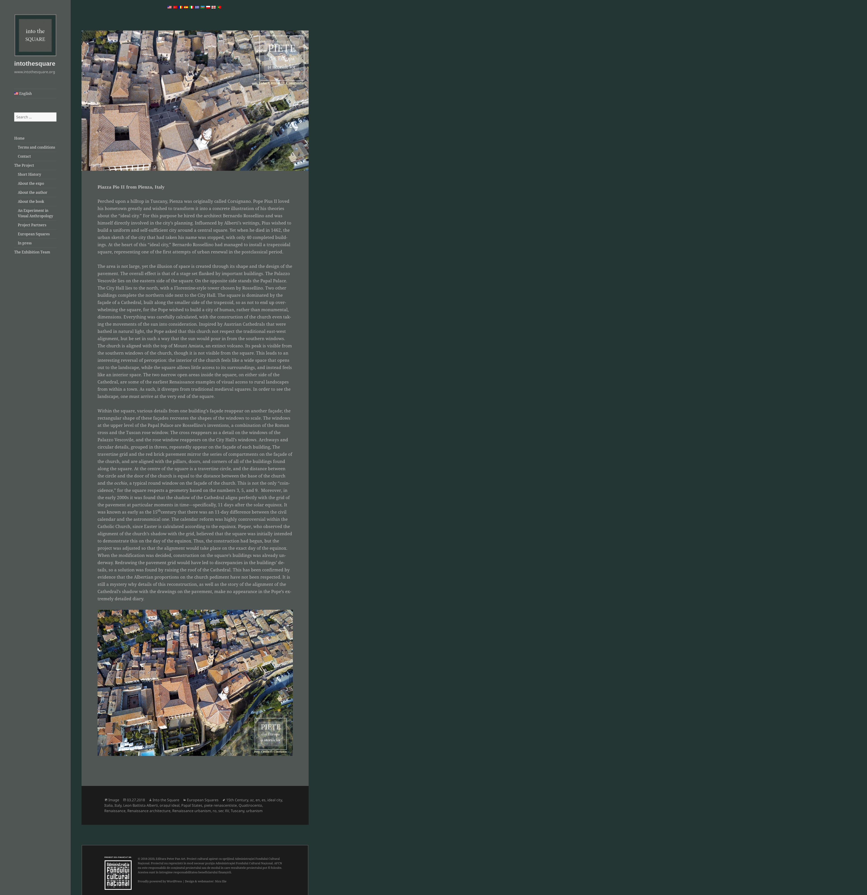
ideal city (274, 799)
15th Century (237, 799)
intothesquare (34, 63)
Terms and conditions (36, 147)
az (252, 799)
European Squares (34, 233)
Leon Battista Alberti (140, 805)
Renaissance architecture (148, 810)
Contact (24, 156)
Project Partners (32, 224)
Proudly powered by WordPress (160, 881)
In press (25, 243)
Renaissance (115, 810)
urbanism (254, 810)
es (264, 799)
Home (19, 138)
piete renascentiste (220, 805)
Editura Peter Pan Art (170, 859)
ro (215, 810)
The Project (24, 165)
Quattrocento (250, 805)
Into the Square (166, 799)
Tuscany (237, 810)
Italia (108, 805)
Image (113, 799)
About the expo (31, 183)
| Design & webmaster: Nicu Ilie (204, 881)
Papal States (191, 805)
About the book (31, 201)
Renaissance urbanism (191, 810)
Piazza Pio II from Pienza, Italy (131, 187)
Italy (117, 805)
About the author (32, 192)
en (258, 799)
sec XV (223, 810)
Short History (29, 174)
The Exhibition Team (32, 252)
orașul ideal (169, 805)
